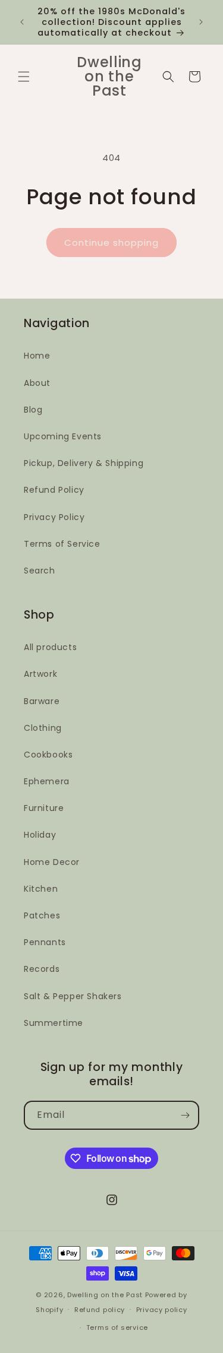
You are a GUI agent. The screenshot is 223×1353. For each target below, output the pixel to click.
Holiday (40, 835)
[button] (24, 77)
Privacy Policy (54, 517)
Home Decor (52, 862)
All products (50, 647)
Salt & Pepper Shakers (73, 996)
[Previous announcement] (22, 22)
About (37, 383)
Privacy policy (161, 1309)
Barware (41, 701)
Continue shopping (111, 242)
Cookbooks (48, 755)
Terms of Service (62, 544)
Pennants (45, 942)
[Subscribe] (185, 1115)
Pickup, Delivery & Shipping (83, 463)
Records (41, 969)
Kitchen (41, 889)
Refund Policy (54, 490)
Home (37, 356)
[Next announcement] (201, 22)
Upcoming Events (63, 436)
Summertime (53, 1023)
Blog (33, 410)
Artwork (40, 674)
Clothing (43, 728)
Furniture (44, 808)
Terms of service (117, 1327)
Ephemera (47, 781)
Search (39, 570)
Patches (42, 915)
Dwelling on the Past (105, 1295)
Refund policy (99, 1309)
